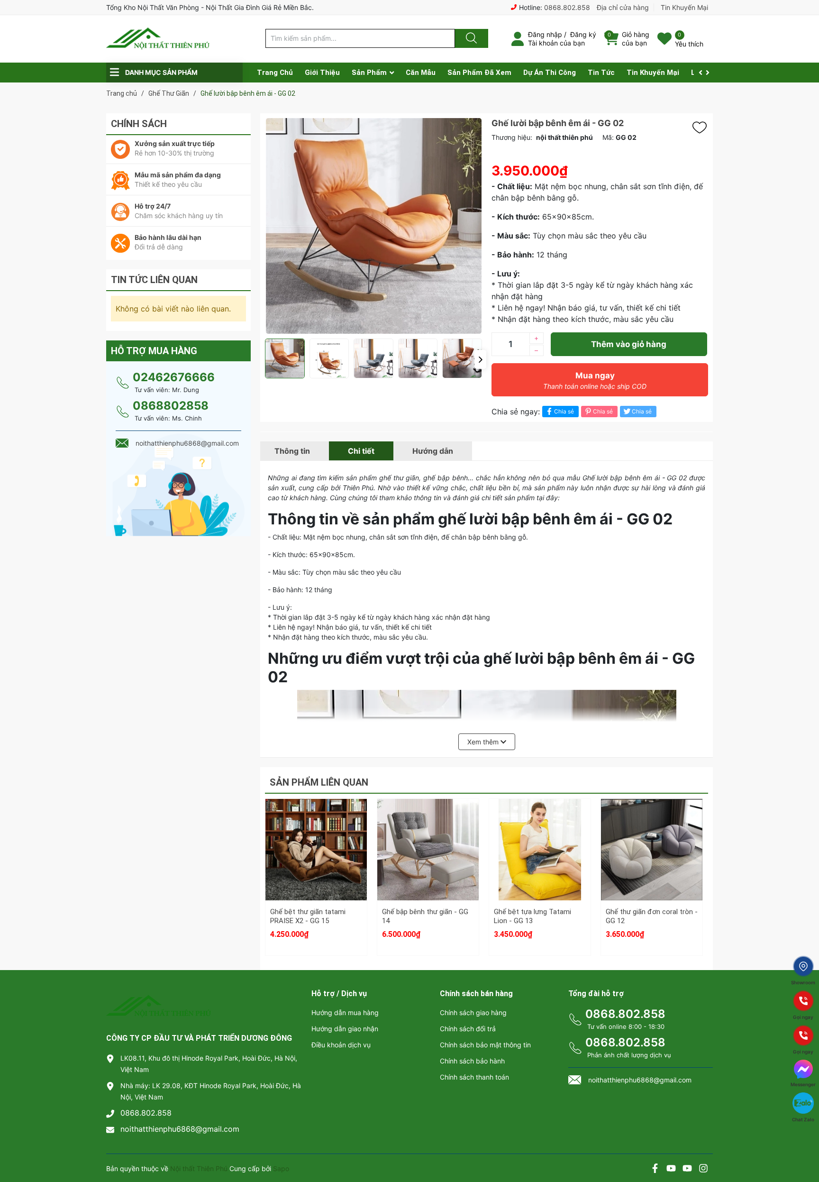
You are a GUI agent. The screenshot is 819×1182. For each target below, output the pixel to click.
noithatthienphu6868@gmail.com (179, 1129)
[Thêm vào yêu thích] (701, 127)
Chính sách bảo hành (472, 1061)
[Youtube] (671, 1169)
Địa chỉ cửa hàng (623, 7)
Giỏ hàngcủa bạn (635, 38)
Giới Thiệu (322, 72)
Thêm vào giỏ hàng (628, 344)
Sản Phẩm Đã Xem (479, 72)
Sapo (281, 1168)
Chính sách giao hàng (473, 1012)
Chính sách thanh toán (474, 1077)
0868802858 (171, 405)
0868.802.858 (567, 7)
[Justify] (470, 38)
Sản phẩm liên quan (319, 782)
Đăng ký (583, 34)
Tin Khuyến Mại (684, 7)
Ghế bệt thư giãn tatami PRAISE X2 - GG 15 (308, 916)
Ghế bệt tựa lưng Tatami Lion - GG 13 (532, 916)
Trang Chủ (275, 72)
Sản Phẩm (369, 72)
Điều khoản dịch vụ (341, 1045)
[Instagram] (703, 1169)
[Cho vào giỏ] (316, 821)
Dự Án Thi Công (549, 72)
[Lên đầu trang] (804, 1142)
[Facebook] (655, 1169)
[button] (480, 359)
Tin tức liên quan (154, 279)
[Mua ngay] (316, 866)
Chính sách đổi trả (468, 1029)
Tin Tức (601, 72)
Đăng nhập (545, 34)
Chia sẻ (564, 411)
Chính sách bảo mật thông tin (485, 1045)
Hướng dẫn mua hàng (345, 1012)
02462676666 (174, 377)
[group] (373, 226)
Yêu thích (689, 44)
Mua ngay (594, 380)
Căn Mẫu (421, 72)
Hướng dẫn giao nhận (344, 1029)
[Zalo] (687, 1169)
